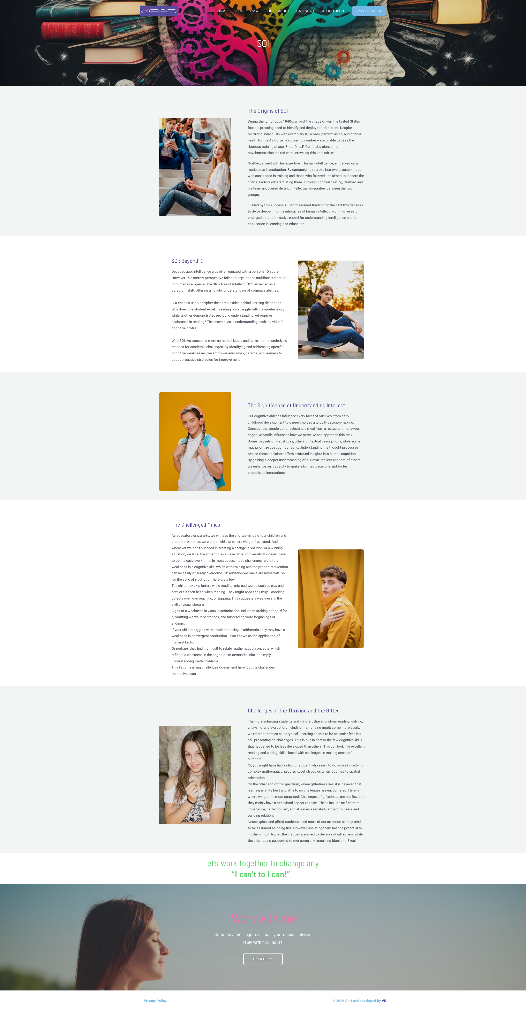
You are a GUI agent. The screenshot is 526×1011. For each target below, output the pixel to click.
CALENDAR (305, 11)
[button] (369, 11)
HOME (222, 11)
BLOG (238, 11)
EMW (254, 11)
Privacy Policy (155, 1001)
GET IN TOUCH (332, 11)
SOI (268, 11)
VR (384, 1001)
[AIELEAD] (159, 10)
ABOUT (283, 11)
